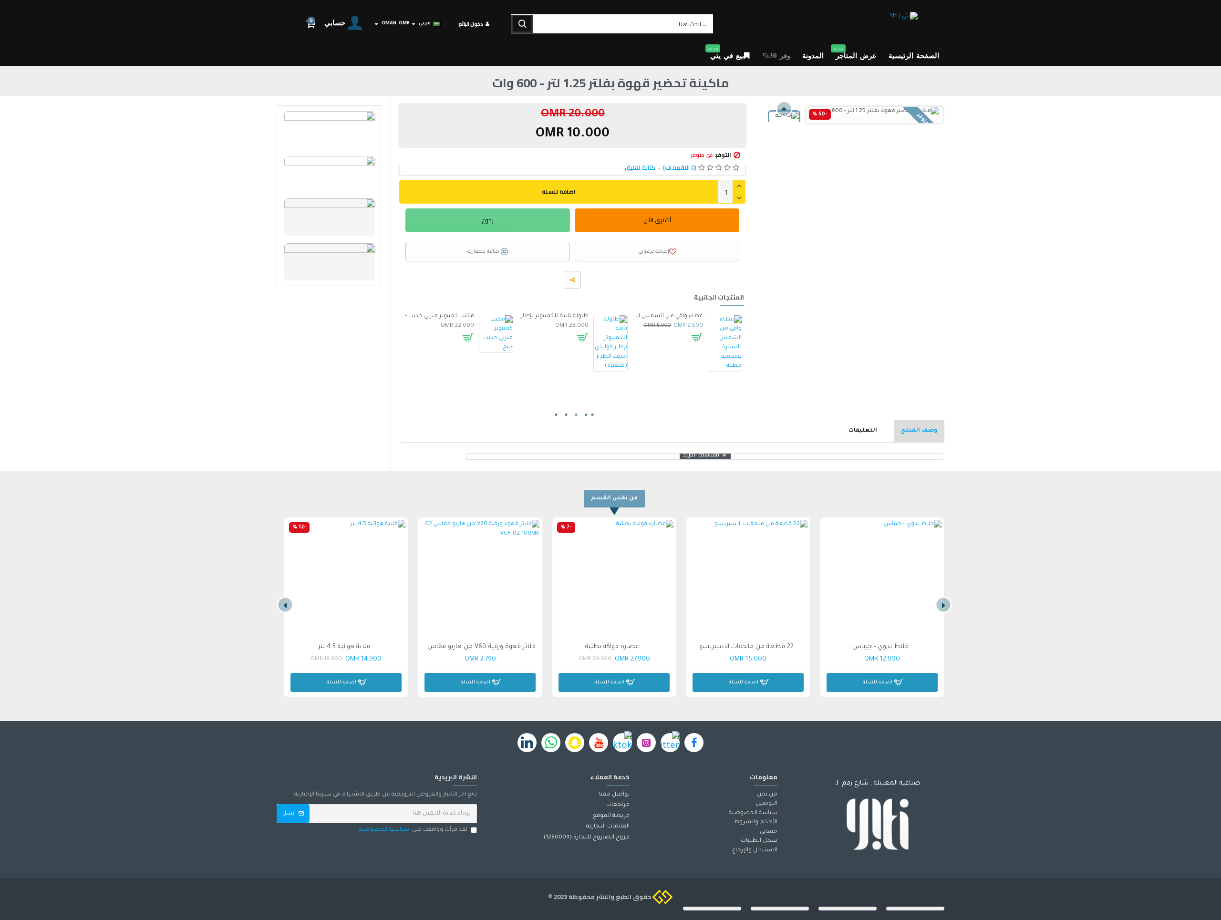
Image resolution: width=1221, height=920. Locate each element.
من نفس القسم (614, 499)
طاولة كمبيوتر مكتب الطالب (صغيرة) (666, 316)
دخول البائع (470, 24)
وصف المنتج (919, 431)
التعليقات (862, 431)
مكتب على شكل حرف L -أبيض (437, 316)
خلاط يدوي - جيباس (880, 647)
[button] (784, 109)
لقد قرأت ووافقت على (413, 830)
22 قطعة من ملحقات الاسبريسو (746, 647)
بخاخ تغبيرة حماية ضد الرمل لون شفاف (552, 316)
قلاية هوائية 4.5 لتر (344, 647)
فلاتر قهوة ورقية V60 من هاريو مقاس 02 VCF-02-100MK (478, 647)
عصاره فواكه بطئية (612, 647)
